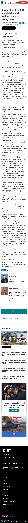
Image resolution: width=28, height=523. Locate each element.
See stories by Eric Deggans (16, 301)
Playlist (4, 480)
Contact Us (5, 495)
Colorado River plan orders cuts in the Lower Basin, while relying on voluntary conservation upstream (13, 370)
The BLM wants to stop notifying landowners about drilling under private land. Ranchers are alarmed (13, 362)
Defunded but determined (14, 403)
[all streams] (26, 521)
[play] (2, 521)
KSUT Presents (6, 486)
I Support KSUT (14, 410)
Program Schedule (7, 474)
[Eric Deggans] (4, 291)
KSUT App (5, 483)
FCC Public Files (6, 498)
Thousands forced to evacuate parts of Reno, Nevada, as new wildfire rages (13, 377)
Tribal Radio (5, 489)
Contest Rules (6, 507)
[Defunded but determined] (14, 391)
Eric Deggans (15, 22)
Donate (23, 2)
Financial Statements (7, 504)
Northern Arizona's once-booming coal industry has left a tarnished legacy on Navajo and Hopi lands (13, 354)
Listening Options (7, 477)
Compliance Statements (8, 501)
